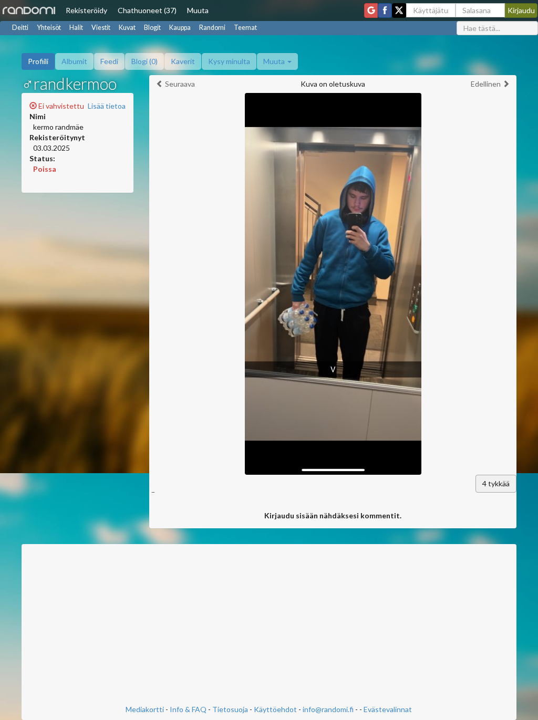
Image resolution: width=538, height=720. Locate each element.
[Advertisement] (269, 625)
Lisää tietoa (107, 105)
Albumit (74, 61)
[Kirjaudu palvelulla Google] (371, 10)
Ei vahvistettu (60, 105)
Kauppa (180, 28)
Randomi (212, 28)
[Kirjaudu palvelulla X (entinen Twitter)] (399, 10)
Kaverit (183, 61)
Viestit (100, 28)
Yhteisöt (49, 28)
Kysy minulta (229, 61)
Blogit (152, 28)
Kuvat (127, 28)
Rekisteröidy (86, 10)
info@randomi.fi (328, 709)
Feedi (109, 61)
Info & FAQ (188, 709)
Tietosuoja (230, 709)
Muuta (198, 10)
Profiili (38, 61)
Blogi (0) (144, 61)
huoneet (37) (147, 10)
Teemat (245, 28)
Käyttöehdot (275, 709)
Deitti (20, 28)
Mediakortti (145, 709)
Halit (76, 28)
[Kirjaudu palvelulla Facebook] (385, 10)
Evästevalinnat (388, 709)
